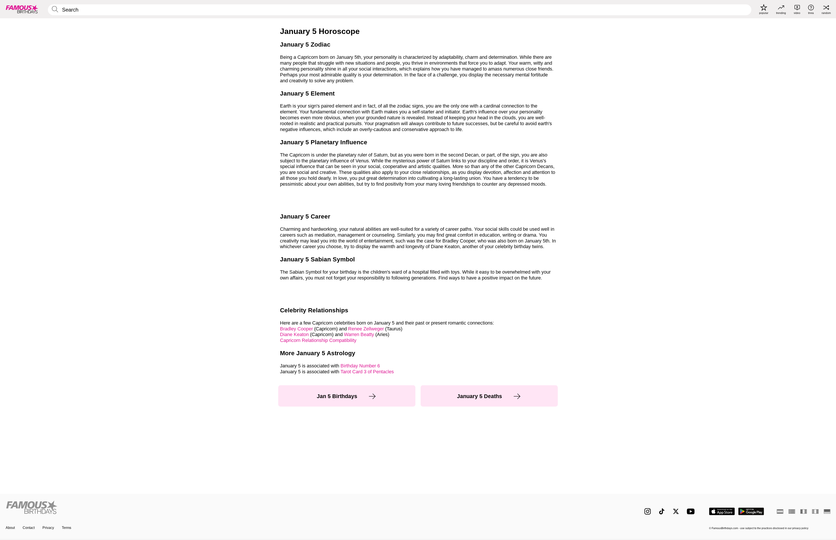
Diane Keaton (294, 334)
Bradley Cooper (296, 328)
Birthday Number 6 (360, 365)
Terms (66, 528)
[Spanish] (780, 511)
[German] (827, 511)
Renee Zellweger (366, 328)
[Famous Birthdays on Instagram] (647, 511)
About (10, 528)
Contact (29, 528)
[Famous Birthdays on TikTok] (662, 511)
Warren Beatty (359, 334)
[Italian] (815, 511)
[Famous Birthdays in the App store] (722, 511)
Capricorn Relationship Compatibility (318, 340)
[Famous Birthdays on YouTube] (691, 511)
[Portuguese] (792, 511)
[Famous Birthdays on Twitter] (676, 511)
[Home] (210, 507)
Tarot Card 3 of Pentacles (367, 371)
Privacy (48, 528)
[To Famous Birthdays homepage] (22, 9)
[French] (803, 511)
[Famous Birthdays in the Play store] (751, 511)
